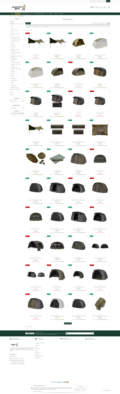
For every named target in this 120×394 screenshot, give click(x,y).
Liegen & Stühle (13, 78)
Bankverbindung (37, 352)
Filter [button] (28, 23)
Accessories (13, 28)
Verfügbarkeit (29, 26)
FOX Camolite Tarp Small (57, 55)
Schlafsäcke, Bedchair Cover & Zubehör (16, 65)
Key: (14, 376)
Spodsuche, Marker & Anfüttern (16, 52)
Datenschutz (40, 391)
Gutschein (12, 94)
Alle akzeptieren (80, 386)
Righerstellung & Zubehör (15, 37)
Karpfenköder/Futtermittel (14, 87)
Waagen (12, 82)
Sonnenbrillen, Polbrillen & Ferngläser (15, 50)
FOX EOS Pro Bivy (57, 84)
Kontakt (104, 1)
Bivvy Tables (13, 60)
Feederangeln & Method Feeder (15, 89)
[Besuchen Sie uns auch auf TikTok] (33, 333)
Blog (91, 1)
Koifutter (11, 92)
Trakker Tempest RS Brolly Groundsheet (100, 286)
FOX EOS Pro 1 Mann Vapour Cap (100, 55)
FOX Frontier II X (35, 113)
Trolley (12, 83)
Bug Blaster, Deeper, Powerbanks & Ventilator (16, 57)
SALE (12, 26)
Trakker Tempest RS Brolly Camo (78, 286)
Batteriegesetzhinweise (39, 355)
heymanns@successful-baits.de (18, 358)
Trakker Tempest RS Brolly (57, 286)
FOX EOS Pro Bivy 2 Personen (78, 84)
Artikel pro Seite (101, 23)
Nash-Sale (12, 21)
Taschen (12, 42)
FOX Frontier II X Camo (57, 113)
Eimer (12, 24)
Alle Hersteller (37, 26)
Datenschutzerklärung (52, 333)
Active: (14, 370)
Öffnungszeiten (99, 1)
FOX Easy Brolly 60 (78, 55)
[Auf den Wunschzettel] (45, 34)
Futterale (12, 44)
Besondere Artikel (45, 26)
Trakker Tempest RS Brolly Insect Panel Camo (78, 315)
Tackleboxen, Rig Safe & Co (15, 40)
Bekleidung (13, 71)
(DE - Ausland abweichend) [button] (60, 58)
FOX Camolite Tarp (36, 55)
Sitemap (36, 350)
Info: (14, 367)
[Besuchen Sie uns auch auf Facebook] (26, 333)
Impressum (35, 391)
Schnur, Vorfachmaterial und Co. (16, 39)
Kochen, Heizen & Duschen (15, 62)
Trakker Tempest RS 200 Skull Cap (35, 286)
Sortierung (94, 23)
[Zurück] (100, 30)
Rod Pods (12, 73)
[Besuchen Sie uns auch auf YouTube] (29, 333)
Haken (12, 35)
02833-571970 (94, 339)
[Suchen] (105, 7)
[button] (90, 7)
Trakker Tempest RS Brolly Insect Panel (57, 315)
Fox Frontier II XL (78, 113)
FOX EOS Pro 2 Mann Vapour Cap (35, 84)
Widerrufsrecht (37, 357)
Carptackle (12, 23)
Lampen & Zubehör (14, 80)
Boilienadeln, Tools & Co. (15, 33)
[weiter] (109, 30)
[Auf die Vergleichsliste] (45, 33)
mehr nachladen (68, 323)
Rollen (12, 76)
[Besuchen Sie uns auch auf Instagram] (31, 333)
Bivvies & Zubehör (14, 58)
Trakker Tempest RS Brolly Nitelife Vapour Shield (100, 315)
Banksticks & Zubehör (14, 30)
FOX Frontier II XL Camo (100, 113)
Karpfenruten (13, 46)
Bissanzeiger (13, 54)
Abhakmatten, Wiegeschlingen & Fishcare (16, 69)
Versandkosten (37, 348)
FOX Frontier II (100, 84)
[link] (16, 23)
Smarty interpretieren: (13, 373)
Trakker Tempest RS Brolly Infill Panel (36, 315)
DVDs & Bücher (13, 85)
